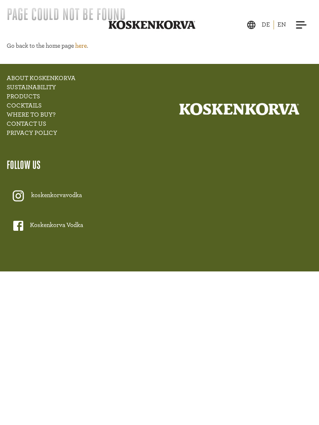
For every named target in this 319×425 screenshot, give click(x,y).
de (266, 25)
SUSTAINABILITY (31, 87)
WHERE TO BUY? (31, 115)
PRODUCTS (23, 96)
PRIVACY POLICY (32, 133)
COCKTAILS (24, 106)
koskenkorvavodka (56, 195)
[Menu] (301, 24)
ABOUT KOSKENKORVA (41, 78)
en (281, 25)
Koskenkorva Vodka (56, 225)
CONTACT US (26, 124)
